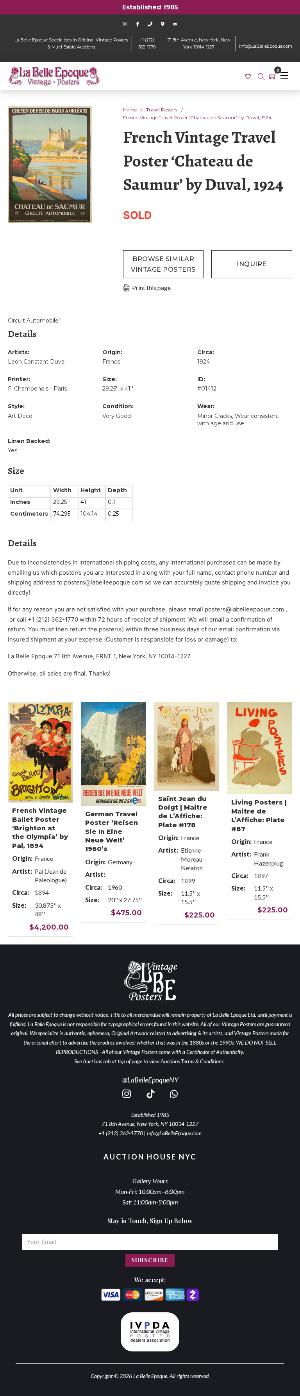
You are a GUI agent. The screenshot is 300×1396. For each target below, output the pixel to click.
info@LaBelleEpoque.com (265, 46)
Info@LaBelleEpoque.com (174, 1133)
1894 (42, 892)
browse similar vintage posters (163, 264)
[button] (81, 116)
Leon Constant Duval (37, 361)
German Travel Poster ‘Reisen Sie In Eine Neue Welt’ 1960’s (111, 831)
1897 (261, 875)
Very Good (116, 415)
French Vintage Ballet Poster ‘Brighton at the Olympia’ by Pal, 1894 (40, 828)
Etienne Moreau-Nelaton (193, 858)
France (111, 361)
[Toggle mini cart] (273, 76)
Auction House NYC (150, 1156)
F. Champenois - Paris (37, 388)
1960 (115, 887)
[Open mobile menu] (284, 75)
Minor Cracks (214, 415)
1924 (203, 361)
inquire (252, 264)
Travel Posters (161, 110)
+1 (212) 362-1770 (120, 1133)
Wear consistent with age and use (238, 419)
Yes (12, 450)
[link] (249, 76)
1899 (188, 880)
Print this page (151, 287)
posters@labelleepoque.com (103, 582)
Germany (120, 862)
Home (130, 110)
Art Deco (20, 415)
